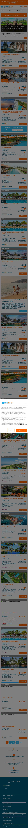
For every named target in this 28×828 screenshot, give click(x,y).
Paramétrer (11, 430)
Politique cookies (23, 424)
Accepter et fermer (21, 430)
